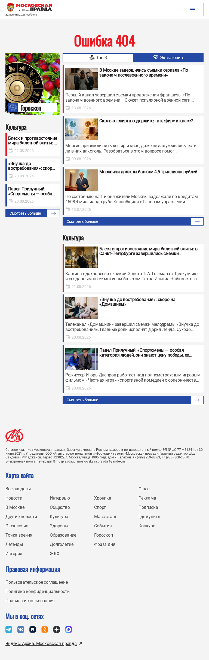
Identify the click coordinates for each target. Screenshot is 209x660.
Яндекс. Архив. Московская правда (41, 643)
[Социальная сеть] (8, 629)
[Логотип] (14, 435)
